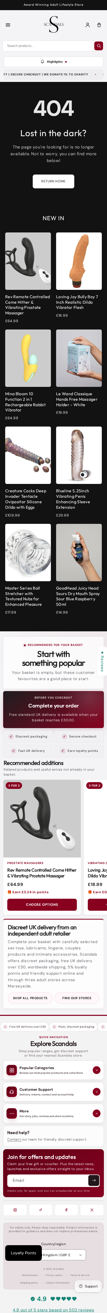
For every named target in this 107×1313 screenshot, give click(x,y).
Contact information (57, 1282)
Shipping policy (29, 1282)
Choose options (42, 904)
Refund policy (30, 1275)
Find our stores (76, 998)
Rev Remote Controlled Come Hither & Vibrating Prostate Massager (42, 873)
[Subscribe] (93, 1180)
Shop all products (30, 998)
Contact (14, 1139)
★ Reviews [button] (102, 661)
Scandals (58, 1269)
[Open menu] (8, 25)
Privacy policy (54, 1275)
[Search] (98, 45)
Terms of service (80, 1275)
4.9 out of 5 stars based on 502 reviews (53, 1310)
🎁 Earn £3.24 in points (28, 892)
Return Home (53, 181)
